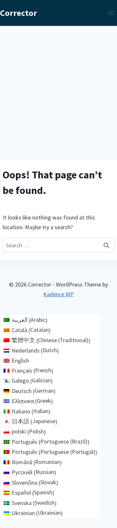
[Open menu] (111, 13)
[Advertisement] (58, 87)
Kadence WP (58, 294)
